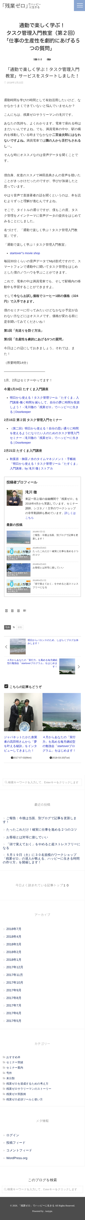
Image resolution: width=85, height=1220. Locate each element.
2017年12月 (14, 967)
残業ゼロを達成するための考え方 (18, 558)
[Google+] (18, 610)
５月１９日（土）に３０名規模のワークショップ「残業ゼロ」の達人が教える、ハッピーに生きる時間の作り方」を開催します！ (41, 858)
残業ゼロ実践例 (16, 1094)
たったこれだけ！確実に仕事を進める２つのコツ (55, 553)
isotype (48, 1211)
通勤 (19, 627)
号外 (27, 543)
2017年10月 (14, 982)
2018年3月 (14, 944)
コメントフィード (19, 1150)
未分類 (10, 1078)
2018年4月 (14, 936)
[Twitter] (12, 610)
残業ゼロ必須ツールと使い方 (24, 1099)
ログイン (12, 1135)
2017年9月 (14, 990)
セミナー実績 (14, 1062)
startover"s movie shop (25, 253)
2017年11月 (14, 975)
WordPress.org (16, 1158)
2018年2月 (14, 952)
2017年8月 (14, 998)
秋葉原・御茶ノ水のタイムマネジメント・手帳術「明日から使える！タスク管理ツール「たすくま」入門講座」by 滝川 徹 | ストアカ (44, 463)
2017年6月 (14, 1013)
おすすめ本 (13, 1057)
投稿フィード (16, 1142)
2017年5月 (14, 1021)
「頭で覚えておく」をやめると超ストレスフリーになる (55, 585)
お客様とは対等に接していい (48, 567)
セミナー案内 (14, 1067)
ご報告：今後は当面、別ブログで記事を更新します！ (55, 537)
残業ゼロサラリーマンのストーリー (28, 1088)
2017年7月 (14, 1005)
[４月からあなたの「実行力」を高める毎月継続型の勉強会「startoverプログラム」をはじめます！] (61, 712)
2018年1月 (14, 960)
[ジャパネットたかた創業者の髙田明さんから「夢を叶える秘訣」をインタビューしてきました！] (23, 712)
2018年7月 (14, 929)
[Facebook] (6, 610)
